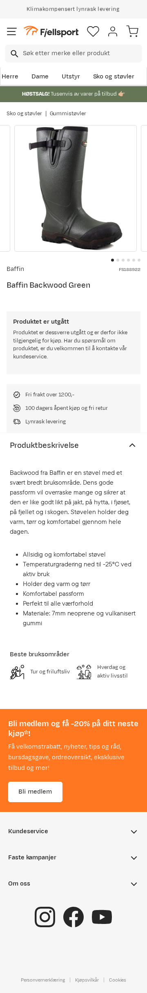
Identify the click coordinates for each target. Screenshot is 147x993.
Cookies (118, 979)
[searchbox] (82, 53)
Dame (40, 76)
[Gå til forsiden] (51, 32)
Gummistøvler (68, 113)
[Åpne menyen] (12, 31)
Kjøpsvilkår (87, 979)
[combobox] (73, 54)
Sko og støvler (114, 76)
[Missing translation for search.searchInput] (13, 54)
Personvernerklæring (43, 979)
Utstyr (71, 76)
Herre (10, 76)
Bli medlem (35, 791)
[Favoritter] (93, 31)
